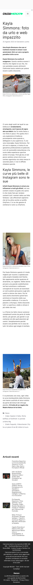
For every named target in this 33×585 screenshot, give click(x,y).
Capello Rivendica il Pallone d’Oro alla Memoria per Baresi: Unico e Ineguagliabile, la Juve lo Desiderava (18, 531)
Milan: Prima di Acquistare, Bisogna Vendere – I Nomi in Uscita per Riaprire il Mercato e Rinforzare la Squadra (19, 519)
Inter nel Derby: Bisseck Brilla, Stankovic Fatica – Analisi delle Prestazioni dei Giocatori (18, 476)
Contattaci (16, 569)
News (7, 413)
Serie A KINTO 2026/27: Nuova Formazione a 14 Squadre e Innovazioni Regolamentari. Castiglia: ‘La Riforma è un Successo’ (18, 489)
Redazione (14, 580)
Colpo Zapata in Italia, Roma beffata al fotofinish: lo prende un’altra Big (14, 418)
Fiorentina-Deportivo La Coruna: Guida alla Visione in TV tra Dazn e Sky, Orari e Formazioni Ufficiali (19, 464)
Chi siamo (6, 580)
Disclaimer (16, 582)
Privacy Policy (24, 580)
